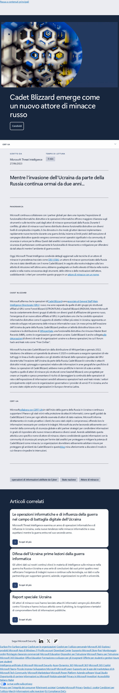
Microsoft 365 (94, 646)
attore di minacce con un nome (83, 274)
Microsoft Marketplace (39, 672)
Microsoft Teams (8, 668)
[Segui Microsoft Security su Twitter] (48, 641)
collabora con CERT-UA (31, 409)
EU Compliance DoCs (55, 691)
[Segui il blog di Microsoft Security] (55, 641)
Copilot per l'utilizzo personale (72, 646)
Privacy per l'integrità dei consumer (17, 687)
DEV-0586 (53, 259)
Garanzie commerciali (29, 654)
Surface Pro (6, 646)
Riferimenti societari (46, 687)
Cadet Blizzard (55, 301)
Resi (100, 650)
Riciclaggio (12, 654)
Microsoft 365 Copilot (99, 665)
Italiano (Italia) (7, 680)
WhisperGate (46, 331)
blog (62, 446)
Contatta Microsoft (65, 687)
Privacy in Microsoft (76, 676)
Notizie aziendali (58, 676)
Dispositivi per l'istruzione (73, 654)
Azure (56, 665)
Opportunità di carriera (11, 676)
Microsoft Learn (64, 668)
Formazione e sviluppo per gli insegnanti (62, 657)
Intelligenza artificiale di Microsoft (16, 665)
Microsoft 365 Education (12, 657)
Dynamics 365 (66, 665)
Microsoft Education (50, 654)
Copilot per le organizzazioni (42, 646)
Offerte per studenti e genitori (98, 657)
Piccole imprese (25, 668)
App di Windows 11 (28, 650)
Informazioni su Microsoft (36, 676)
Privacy (79, 687)
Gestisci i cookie (91, 687)
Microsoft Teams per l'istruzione (103, 654)
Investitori (92, 676)
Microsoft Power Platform (63, 672)
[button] (17, 126)
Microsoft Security (43, 665)
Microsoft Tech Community (13, 672)
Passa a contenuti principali (14, 1)
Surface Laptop (19, 646)
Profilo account (45, 650)
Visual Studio (101, 672)
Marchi (12, 691)
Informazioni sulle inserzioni (30, 691)
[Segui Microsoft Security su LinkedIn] (41, 641)
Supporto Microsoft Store (84, 650)
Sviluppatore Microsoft (44, 668)
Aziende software (85, 672)
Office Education (33, 657)
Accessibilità (103, 676)
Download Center (62, 650)
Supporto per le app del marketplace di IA (93, 668)
